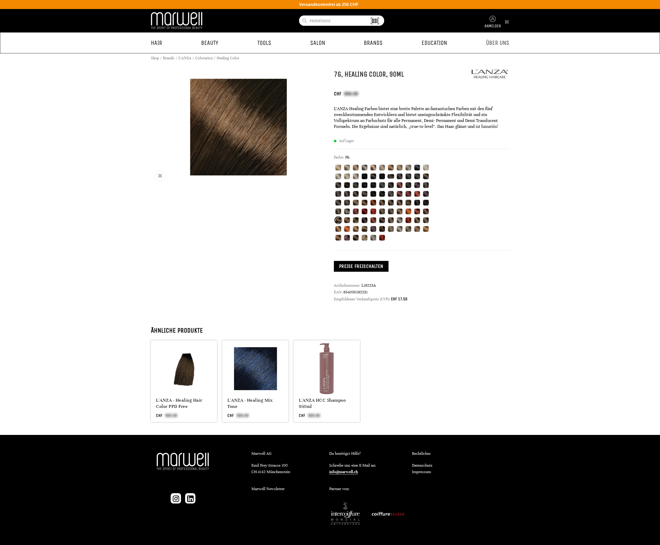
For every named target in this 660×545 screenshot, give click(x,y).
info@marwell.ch (343, 471)
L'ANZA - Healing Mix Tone (250, 403)
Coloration (204, 58)
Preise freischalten (361, 266)
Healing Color (228, 58)
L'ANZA (184, 58)
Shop (155, 58)
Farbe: (339, 157)
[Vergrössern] (160, 175)
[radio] (338, 167)
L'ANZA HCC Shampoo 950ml (322, 403)
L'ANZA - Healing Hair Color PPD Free (179, 403)
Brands (169, 58)
